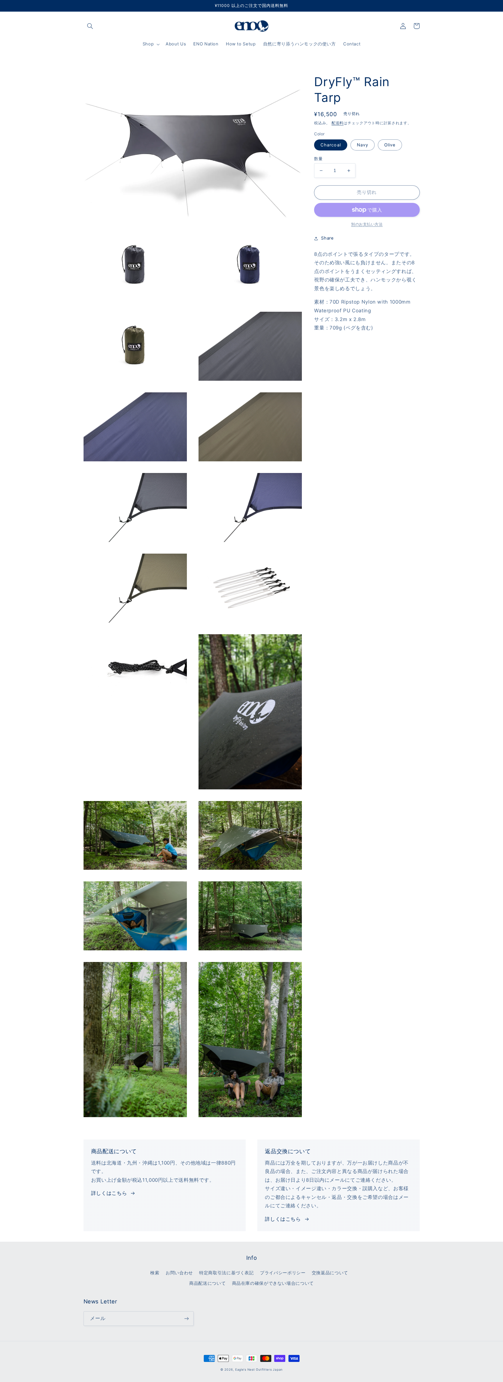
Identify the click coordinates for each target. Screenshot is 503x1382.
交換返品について (330, 1272)
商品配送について (207, 1283)
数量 (318, 158)
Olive (390, 145)
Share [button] (327, 238)
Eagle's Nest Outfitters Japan (259, 1370)
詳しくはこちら (109, 1193)
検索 (154, 1272)
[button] (90, 26)
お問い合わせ (179, 1272)
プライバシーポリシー (282, 1272)
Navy (362, 145)
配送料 (337, 123)
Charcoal (330, 145)
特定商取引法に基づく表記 (226, 1272)
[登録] (186, 1318)
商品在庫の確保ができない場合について (273, 1283)
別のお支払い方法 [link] (366, 224)
